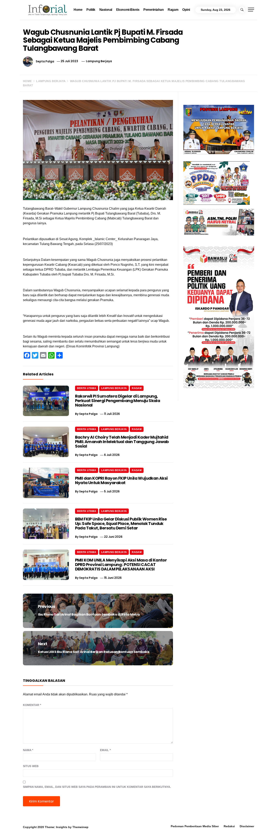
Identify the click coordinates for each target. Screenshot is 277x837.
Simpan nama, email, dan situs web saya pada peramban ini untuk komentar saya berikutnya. (97, 786)
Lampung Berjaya (99, 61)
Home (78, 9)
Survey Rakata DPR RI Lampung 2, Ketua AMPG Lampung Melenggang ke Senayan (115, 829)
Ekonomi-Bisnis (127, 9)
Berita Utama (86, 388)
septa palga (45, 61)
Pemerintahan (153, 9)
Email (105, 750)
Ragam (173, 9)
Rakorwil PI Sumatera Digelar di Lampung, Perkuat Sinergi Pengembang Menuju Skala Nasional (117, 400)
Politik (90, 9)
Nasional (105, 9)
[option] (51, 828)
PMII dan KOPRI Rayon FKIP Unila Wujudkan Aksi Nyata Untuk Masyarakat (121, 480)
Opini (186, 9)
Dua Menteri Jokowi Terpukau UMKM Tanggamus (227, 827)
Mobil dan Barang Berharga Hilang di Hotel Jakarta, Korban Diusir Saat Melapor (59, 827)
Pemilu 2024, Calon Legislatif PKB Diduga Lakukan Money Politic (171, 827)
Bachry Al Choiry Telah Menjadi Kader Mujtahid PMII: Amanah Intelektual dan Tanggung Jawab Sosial (122, 441)
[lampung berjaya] (218, 129)
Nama (28, 750)
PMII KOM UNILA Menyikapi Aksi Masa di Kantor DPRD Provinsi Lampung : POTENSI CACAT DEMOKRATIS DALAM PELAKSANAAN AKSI (121, 564)
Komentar (32, 705)
